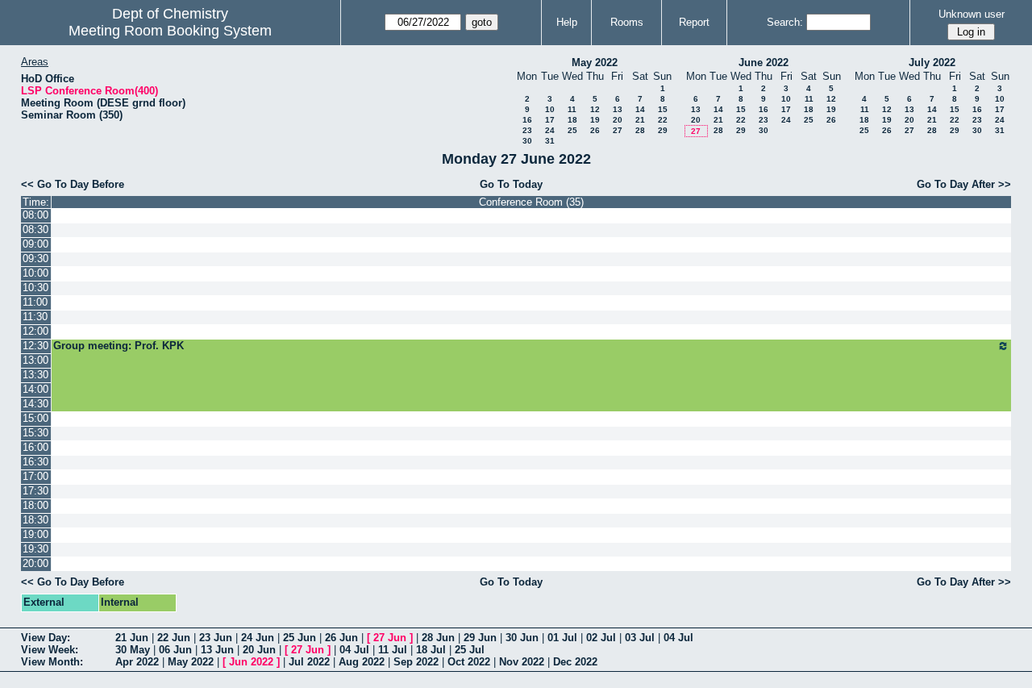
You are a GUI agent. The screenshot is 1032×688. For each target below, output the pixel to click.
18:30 (35, 520)
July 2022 (932, 62)
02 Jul (601, 638)
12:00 (35, 331)
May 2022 (595, 62)
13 (617, 109)
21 (640, 119)
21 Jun (131, 638)
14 (640, 109)
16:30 (35, 462)
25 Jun (299, 638)
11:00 (35, 302)
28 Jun (438, 638)
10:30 (35, 287)
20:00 (35, 563)
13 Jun (217, 650)
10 (550, 109)
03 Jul (640, 638)
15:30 (35, 433)
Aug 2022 (362, 662)
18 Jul (431, 650)
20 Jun (259, 650)
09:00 (35, 244)
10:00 (35, 273)
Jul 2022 (309, 662)
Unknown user (971, 14)
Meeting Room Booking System (170, 31)
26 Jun (341, 638)
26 (595, 130)
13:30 (35, 375)
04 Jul (678, 638)
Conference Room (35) (531, 202)
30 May (132, 650)
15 (663, 109)
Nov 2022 (521, 662)
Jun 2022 (251, 662)
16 (527, 119)
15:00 (35, 418)
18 (572, 119)
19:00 (35, 534)
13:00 (35, 360)
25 (572, 130)
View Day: (45, 638)
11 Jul (392, 650)
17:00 (35, 476)
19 (595, 119)
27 (617, 130)
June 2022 (764, 62)
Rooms (626, 22)
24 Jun (257, 638)
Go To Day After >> (964, 184)
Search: (785, 22)
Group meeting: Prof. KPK (118, 346)
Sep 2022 (416, 662)
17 (550, 119)
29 (663, 130)
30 (527, 140)
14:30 (35, 404)
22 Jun (173, 638)
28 (640, 130)
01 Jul (562, 638)
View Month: (52, 662)
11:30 (35, 317)
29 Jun (480, 638)
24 (550, 130)
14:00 (35, 389)
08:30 (35, 229)
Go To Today (511, 184)
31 (550, 140)
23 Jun (215, 638)
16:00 (35, 447)
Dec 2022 (575, 662)
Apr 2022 (137, 662)
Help (566, 22)
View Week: (49, 650)
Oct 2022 (468, 662)
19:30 (35, 549)
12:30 (35, 346)
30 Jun (522, 638)
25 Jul (470, 650)
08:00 (35, 215)
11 (572, 109)
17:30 (35, 491)
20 (617, 119)
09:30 (35, 258)
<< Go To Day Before (72, 184)
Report (694, 22)
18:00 (35, 505)
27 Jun (389, 638)
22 (663, 119)
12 (595, 109)
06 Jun (175, 650)
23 (527, 130)
